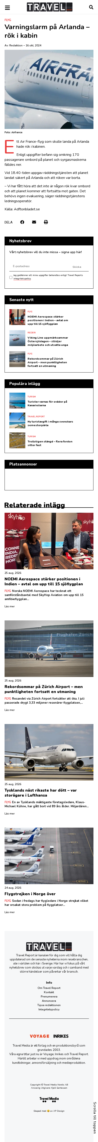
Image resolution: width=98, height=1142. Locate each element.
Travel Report (36, 416)
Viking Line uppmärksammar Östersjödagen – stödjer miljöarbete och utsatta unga (48, 341)
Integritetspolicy (49, 1009)
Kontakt (49, 992)
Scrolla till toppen (94, 1118)
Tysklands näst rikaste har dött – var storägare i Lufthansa (41, 793)
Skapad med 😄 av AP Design (49, 1111)
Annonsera (49, 1001)
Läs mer (10, 606)
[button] (22, 221)
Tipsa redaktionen (49, 1005)
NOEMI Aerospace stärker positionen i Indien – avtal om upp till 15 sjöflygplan (48, 320)
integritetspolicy (22, 278)
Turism (32, 396)
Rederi (32, 332)
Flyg (8, 20)
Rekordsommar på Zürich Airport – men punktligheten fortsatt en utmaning (47, 362)
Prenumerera (49, 996)
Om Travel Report (49, 988)
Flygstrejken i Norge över (30, 894)
